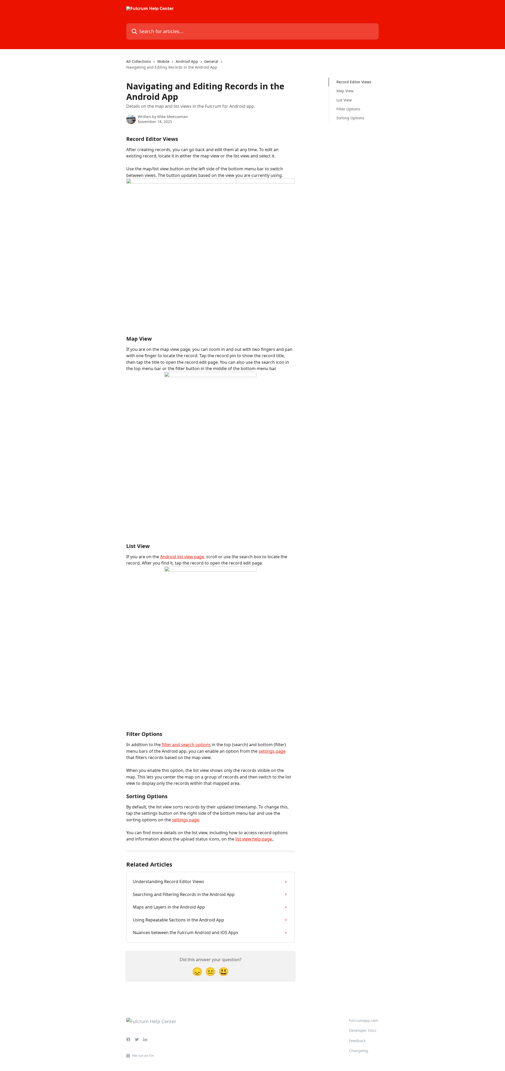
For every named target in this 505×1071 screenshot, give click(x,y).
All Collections (138, 61)
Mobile (163, 61)
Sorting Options (350, 117)
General (211, 61)
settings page (272, 751)
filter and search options (186, 744)
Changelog (358, 1050)
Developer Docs (362, 1030)
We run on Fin (143, 1055)
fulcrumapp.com (363, 1020)
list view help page (253, 839)
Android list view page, (182, 557)
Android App (187, 61)
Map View (345, 90)
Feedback (357, 1040)
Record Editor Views (353, 81)
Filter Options (348, 108)
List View (344, 100)
